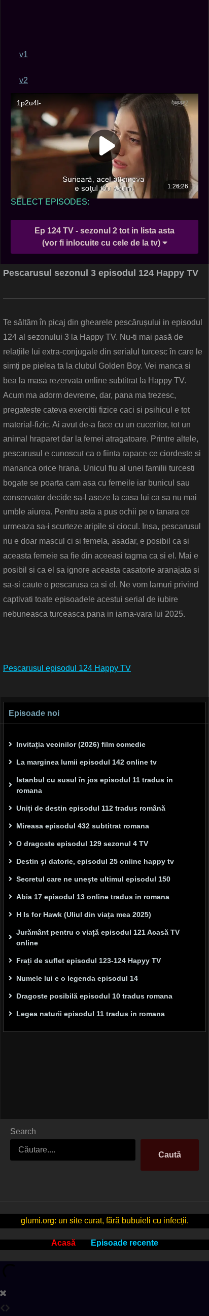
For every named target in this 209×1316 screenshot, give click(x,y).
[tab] (108, 54)
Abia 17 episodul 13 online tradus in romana (92, 897)
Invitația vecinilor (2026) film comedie (81, 744)
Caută (169, 1154)
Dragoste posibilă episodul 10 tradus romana (94, 996)
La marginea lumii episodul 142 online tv (86, 762)
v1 (23, 54)
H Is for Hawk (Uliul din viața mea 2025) (83, 914)
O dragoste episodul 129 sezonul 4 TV (82, 844)
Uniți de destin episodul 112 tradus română (90, 808)
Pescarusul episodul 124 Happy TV (67, 668)
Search (23, 1131)
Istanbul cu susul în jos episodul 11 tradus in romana (94, 785)
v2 (23, 80)
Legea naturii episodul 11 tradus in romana (90, 1014)
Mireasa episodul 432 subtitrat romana (82, 826)
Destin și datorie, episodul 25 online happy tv (95, 861)
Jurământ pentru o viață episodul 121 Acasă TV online (98, 937)
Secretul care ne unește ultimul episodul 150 (93, 879)
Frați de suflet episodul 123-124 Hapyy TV (88, 960)
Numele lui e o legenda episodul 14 (77, 978)
